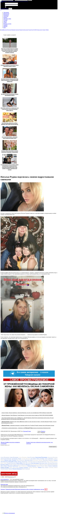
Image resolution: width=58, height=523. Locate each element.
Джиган (19, 461)
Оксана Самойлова (53, 465)
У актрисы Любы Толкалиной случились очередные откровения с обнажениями (9, 151)
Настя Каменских (22, 465)
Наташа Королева (31, 465)
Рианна (40, 467)
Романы (5, 17)
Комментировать (52, 446)
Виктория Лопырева (48, 460)
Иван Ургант (4, 463)
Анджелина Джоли (16, 458)
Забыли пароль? (4, 8)
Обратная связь (4, 484)
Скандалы (5, 16)
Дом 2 (48, 461)
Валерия (14, 460)
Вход (4, 27)
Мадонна (28, 464)
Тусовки (5, 20)
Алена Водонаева (14, 457)
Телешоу (5, 25)
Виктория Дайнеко (37, 460)
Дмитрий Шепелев (41, 461)
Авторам (3, 489)
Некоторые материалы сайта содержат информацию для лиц (31, 489)
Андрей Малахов (26, 458)
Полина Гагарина (23, 467)
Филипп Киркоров (17, 468)
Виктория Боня (29, 460)
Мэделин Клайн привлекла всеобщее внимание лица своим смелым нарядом (9, 124)
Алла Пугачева (31, 457)
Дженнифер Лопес (12, 461)
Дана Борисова (4, 461)
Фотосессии (6, 13)
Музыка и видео (7, 23)
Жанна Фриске (53, 461)
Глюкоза (55, 460)
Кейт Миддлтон (27, 463)
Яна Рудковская (26, 468)
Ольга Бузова (5, 467)
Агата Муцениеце (5, 457)
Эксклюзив (6, 12)
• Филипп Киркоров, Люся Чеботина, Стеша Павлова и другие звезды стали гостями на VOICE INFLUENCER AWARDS (27, 415)
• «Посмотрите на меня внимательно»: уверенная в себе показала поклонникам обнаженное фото (26, 427)
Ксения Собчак (5, 464)
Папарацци (6, 14)
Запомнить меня (10, 7)
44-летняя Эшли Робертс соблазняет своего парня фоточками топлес (9, 138)
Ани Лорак (33, 458)
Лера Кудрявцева (21, 464)
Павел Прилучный (14, 467)
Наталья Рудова (27, 431)
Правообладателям (10, 489)
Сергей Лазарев (4, 468)
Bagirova (43, 431)
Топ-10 (5, 21)
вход (2, 1)
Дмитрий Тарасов (32, 461)
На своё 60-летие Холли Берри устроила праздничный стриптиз (9, 95)
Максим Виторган (34, 464)
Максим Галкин (43, 464)
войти (10, 8)
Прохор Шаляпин (33, 467)
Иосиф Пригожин (11, 463)
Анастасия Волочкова (41, 457)
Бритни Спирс (8, 460)
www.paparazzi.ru (5, 479)
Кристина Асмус (43, 463)
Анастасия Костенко (52, 457)
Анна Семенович (49, 458)
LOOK (5, 22)
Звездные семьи (7, 18)
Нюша (46, 465)
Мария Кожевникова (52, 464)
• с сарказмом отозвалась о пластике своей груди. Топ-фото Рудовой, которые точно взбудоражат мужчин (27, 425)
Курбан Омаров (13, 464)
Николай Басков (40, 465)
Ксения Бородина (52, 463)
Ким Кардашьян (35, 463)
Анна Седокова (40, 458)
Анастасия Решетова (6, 458)
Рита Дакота (45, 467)
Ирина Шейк (19, 463)
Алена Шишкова (23, 457)
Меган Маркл (4, 465)
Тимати (10, 468)
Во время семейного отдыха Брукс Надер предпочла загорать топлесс (9, 66)
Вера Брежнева (20, 460)
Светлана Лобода (53, 467)
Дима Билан (24, 461)
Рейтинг (5, 26)
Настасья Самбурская (13, 465)
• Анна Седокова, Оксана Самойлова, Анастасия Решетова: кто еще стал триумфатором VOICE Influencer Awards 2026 (26, 412)
